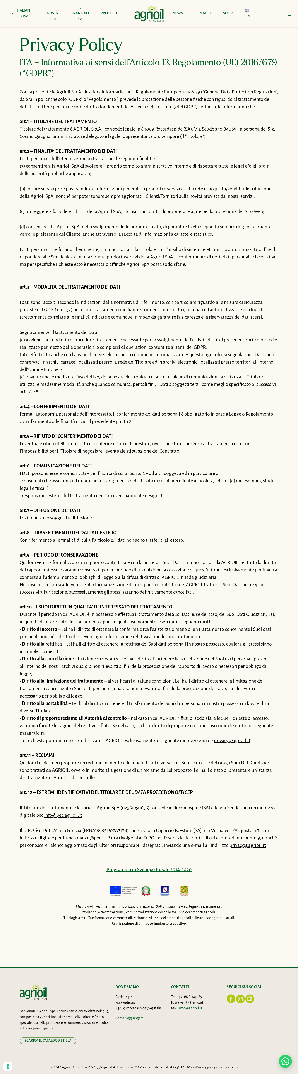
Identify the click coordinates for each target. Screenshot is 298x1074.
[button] (285, 1061)
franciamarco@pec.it (84, 838)
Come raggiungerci (130, 1019)
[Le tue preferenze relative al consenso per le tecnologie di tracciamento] (7, 1066)
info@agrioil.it (190, 1008)
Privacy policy (206, 1067)
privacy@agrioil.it (232, 740)
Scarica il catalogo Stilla (48, 1041)
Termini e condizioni (232, 1067)
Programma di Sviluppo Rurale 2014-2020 (149, 869)
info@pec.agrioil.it (63, 815)
